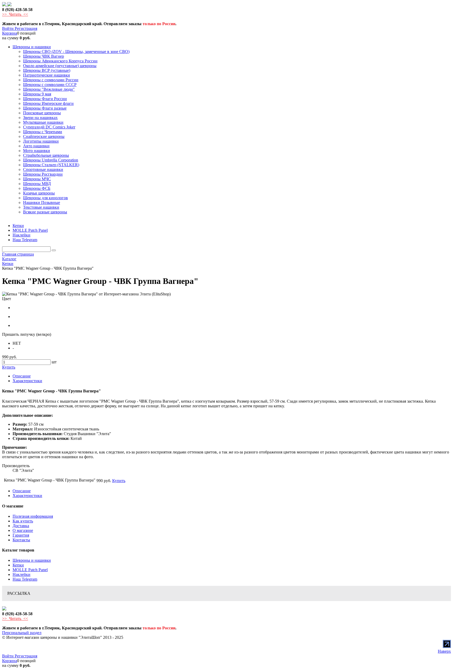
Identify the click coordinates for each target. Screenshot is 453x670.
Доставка (21, 525)
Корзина (9, 33)
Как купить (23, 521)
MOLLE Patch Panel (30, 570)
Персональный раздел (21, 632)
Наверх (444, 651)
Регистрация (26, 28)
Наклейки (21, 574)
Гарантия (21, 535)
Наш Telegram (25, 579)
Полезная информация (33, 516)
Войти (8, 28)
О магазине (23, 530)
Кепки (18, 565)
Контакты (21, 540)
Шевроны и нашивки (32, 560)
